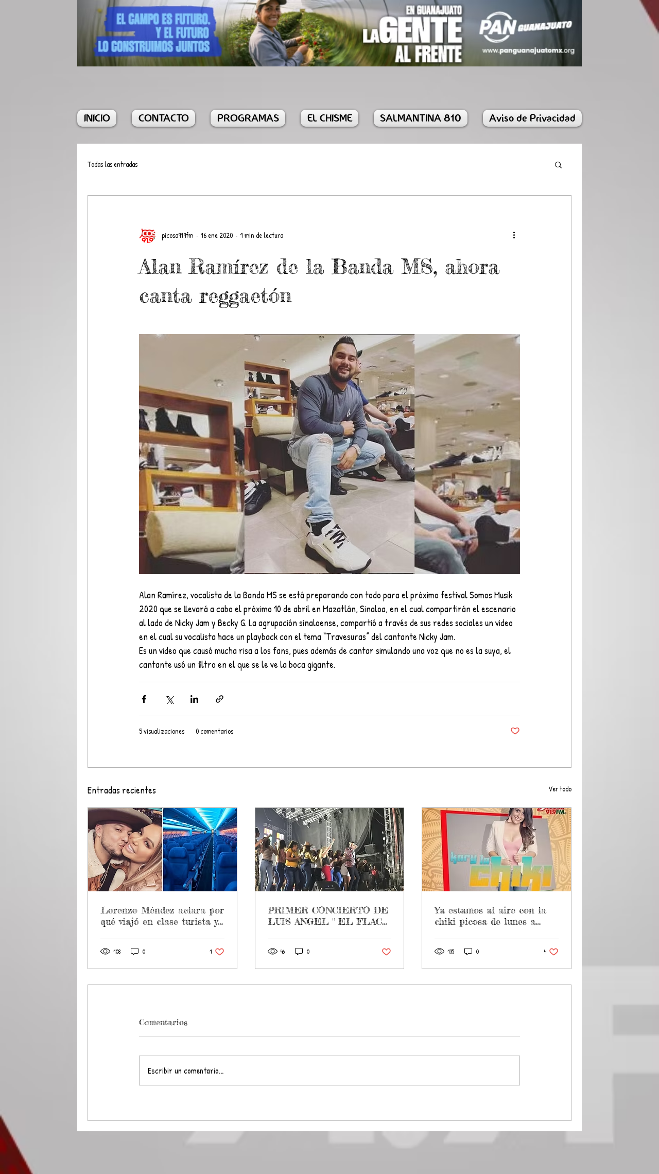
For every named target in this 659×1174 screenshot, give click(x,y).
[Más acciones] (514, 235)
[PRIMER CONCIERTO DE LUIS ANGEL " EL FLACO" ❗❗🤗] (329, 849)
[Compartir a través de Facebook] (144, 699)
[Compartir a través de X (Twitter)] (169, 699)
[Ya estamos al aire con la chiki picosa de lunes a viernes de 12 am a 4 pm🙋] (496, 849)
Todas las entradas (112, 164)
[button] (558, 164)
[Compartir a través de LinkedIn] (194, 699)
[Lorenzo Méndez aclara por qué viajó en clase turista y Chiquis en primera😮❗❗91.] (162, 849)
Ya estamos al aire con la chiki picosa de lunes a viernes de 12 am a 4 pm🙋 (493, 915)
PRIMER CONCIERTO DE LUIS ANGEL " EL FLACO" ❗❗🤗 (329, 915)
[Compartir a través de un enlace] (219, 699)
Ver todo (559, 788)
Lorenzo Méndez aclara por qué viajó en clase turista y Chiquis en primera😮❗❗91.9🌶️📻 (162, 915)
